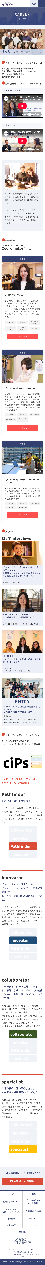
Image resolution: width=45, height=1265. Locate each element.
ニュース (33, 1225)
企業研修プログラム (11, 1201)
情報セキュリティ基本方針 (25, 1252)
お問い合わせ (25, 1256)
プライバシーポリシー (29, 1249)
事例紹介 (11, 1218)
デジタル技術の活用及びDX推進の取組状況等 (25, 1254)
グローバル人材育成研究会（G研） (34, 1201)
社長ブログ (11, 1225)
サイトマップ (13, 1249)
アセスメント (34, 1218)
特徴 (34, 1193)
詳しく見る (22, 336)
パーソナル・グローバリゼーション (11, 1210)
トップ (11, 1193)
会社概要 (22, 1231)
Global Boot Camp (34, 1210)
